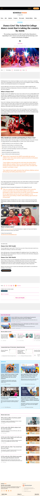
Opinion (10, 18)
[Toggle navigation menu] (2, 8)
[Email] (11, 491)
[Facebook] (4, 491)
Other (35, 18)
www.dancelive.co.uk (9, 229)
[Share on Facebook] (7, 285)
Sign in (29, 8)
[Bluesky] (6, 491)
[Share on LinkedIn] (11, 285)
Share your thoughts (20, 297)
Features (15, 18)
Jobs (6, 18)
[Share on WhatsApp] (4, 285)
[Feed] (2, 491)
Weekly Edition (29, 18)
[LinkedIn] (8, 491)
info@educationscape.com (27, 491)
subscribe (36, 8)
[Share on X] (9, 285)
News (2, 18)
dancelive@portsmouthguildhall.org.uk (9, 234)
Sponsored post (4, 290)
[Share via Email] (13, 285)
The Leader (21, 18)
